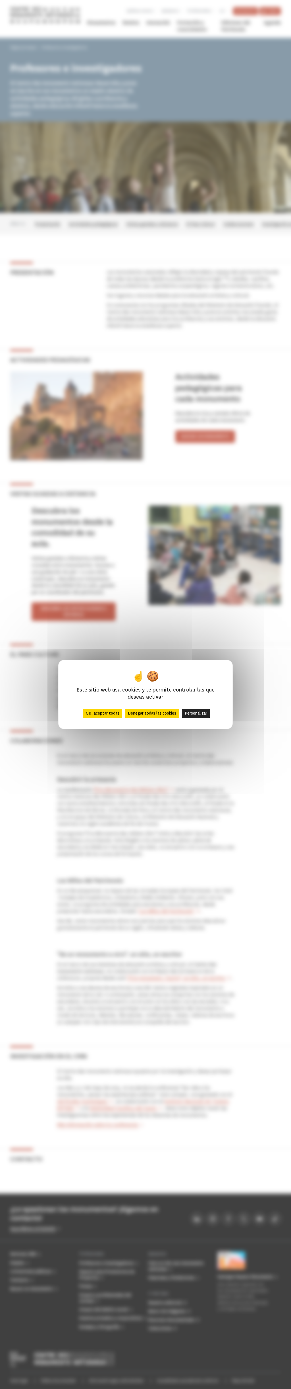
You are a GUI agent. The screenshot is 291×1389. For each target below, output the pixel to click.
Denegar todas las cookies (152, 713)
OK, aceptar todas (102, 713)
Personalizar (196, 713)
